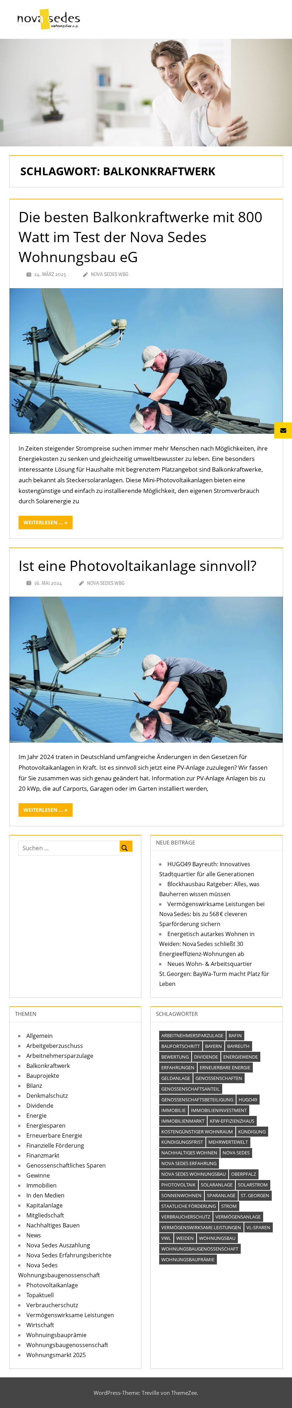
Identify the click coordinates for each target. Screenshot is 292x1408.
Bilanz (34, 1086)
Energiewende (240, 1057)
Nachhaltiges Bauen (53, 1225)
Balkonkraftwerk (48, 1066)
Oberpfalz (243, 1174)
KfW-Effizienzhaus (232, 1121)
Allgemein (39, 1036)
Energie (36, 1115)
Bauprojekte (42, 1076)
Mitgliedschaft (45, 1215)
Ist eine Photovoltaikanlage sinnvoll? (137, 565)
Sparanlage (221, 1195)
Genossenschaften (218, 1078)
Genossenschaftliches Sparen (66, 1165)
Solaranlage (217, 1184)
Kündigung (252, 1131)
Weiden (185, 1238)
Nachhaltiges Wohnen (189, 1152)
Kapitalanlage (44, 1205)
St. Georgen (255, 1195)
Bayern (213, 1046)
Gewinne (38, 1175)
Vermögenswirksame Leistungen (70, 1315)
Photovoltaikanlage (52, 1285)
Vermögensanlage (238, 1217)
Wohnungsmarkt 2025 (56, 1355)
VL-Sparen (258, 1227)
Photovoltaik (178, 1184)
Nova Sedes (236, 1152)
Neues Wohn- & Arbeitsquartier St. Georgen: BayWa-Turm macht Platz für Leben (214, 974)
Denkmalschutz (47, 1096)
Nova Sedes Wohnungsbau (193, 1174)
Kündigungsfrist (182, 1142)
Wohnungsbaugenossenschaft (67, 1345)
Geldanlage (175, 1078)
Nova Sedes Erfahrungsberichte (68, 1255)
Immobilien (41, 1185)
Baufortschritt (180, 1046)
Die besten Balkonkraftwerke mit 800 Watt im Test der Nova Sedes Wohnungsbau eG (140, 236)
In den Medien (45, 1195)
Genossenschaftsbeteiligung (197, 1099)
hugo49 (248, 1099)
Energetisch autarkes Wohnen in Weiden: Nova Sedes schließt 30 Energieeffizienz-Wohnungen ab (207, 944)
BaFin (235, 1035)
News (33, 1235)
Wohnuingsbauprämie (56, 1335)
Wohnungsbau (217, 1238)
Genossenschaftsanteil (190, 1089)
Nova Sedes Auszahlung (58, 1245)
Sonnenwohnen (181, 1195)
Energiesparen (46, 1125)
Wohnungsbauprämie (187, 1259)
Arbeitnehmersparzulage (59, 1056)
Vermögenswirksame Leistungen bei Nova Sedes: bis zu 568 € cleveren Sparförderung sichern (212, 914)
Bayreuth (238, 1046)
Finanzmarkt (42, 1155)
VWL (166, 1238)
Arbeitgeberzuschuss (54, 1046)
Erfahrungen (177, 1067)
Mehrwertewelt (228, 1142)
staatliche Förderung (188, 1206)
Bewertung (175, 1057)
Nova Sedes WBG (110, 274)
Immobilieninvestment (219, 1110)
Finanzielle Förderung (55, 1145)
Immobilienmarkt (182, 1121)
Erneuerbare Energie (54, 1135)
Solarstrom (253, 1184)
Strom (229, 1206)
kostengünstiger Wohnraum (197, 1131)
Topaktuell (40, 1295)
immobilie (173, 1110)
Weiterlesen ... (43, 522)
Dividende (39, 1106)
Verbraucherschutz (52, 1305)
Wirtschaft (40, 1325)
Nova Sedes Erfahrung (189, 1163)
